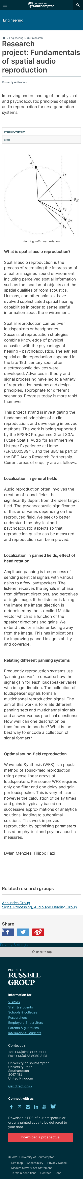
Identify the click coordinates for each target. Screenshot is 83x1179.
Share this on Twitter (23, 932)
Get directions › (20, 1086)
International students (24, 1033)
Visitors (14, 1002)
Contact (45, 1173)
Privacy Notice (57, 1163)
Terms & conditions (23, 1173)
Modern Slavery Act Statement (31, 1168)
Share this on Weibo (38, 932)
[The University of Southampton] (41, 5)
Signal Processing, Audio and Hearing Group (39, 907)
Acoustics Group (16, 903)
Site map (17, 1163)
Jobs (58, 1173)
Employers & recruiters (25, 1023)
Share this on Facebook (3, 931)
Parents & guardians (23, 1028)
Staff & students (20, 1007)
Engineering (13, 20)
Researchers (17, 1017)
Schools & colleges (22, 1012)
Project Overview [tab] (14, 131)
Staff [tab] (7, 139)
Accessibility (35, 1163)
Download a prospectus (40, 1137)
